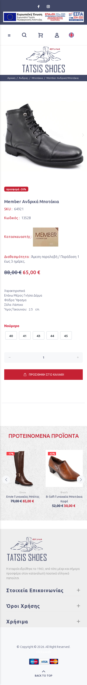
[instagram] (48, 6)
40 (11, 336)
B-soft (64, 492)
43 (39, 336)
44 (52, 336)
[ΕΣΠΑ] (43, 17)
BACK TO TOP (43, 675)
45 (66, 336)
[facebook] (39, 6)
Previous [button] (4, 135)
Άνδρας (23, 78)
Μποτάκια (37, 78)
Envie (23, 492)
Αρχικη (11, 78)
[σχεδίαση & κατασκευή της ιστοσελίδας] (43, 651)
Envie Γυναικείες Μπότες (22, 496)
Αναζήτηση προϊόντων (17, 29)
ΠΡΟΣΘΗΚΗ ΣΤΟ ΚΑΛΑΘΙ (46, 374)
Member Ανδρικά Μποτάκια (62, 78)
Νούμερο (11, 326)
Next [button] (83, 135)
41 (25, 336)
